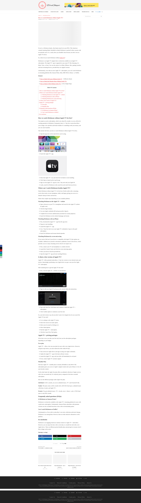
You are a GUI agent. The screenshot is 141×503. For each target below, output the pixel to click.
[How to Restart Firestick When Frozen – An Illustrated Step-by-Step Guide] (45, 459)
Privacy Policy (81, 483)
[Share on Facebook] (62, 443)
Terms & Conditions (62, 483)
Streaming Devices (85, 11)
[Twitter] (96, 11)
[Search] (102, 11)
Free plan (44, 104)
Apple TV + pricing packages (46, 102)
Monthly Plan (45, 106)
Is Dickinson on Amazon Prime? (49, 110)
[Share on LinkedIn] (1, 253)
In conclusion (42, 114)
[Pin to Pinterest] (64, 443)
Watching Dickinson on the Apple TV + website (53, 94)
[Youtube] (99, 11)
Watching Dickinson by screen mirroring (51, 98)
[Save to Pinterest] (1, 250)
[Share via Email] (65, 443)
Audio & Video (68, 11)
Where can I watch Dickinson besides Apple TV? (51, 92)
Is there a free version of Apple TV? (47, 100)
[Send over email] (1, 255)
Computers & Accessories (43, 11)
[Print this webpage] (1, 257)
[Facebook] (95, 11)
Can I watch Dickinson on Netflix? (50, 112)
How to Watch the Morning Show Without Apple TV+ (53, 81)
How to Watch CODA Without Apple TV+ (50, 83)
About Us (89, 483)
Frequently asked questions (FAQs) (47, 108)
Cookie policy (72, 483)
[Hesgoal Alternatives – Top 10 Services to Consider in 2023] (74, 459)
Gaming (62, 11)
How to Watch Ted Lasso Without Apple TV (51, 79)
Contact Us (52, 483)
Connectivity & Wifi (54, 11)
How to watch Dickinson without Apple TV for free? (51, 90)
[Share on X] (1, 248)
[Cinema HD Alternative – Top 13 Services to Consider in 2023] (60, 459)
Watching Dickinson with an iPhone (50, 96)
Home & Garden (76, 11)
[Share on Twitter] (63, 443)
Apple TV (62, 57)
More (93, 11)
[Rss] (100, 11)
